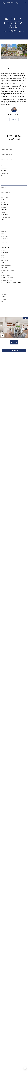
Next (16, 342)
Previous (12, 342)
